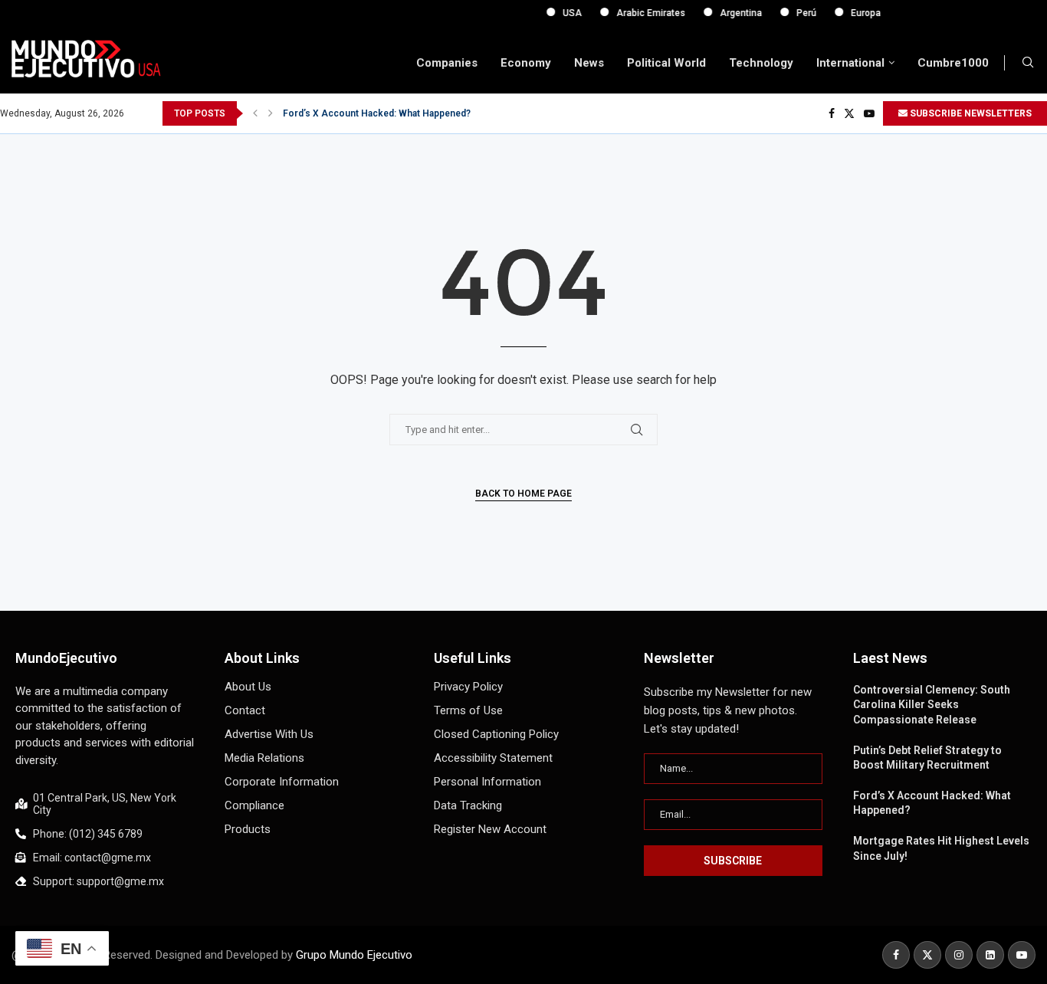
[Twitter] (849, 113)
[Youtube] (869, 113)
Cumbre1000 (953, 63)
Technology (761, 63)
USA (559, 13)
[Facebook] (831, 113)
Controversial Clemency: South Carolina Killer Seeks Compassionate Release (931, 705)
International (850, 63)
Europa (853, 13)
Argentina (728, 13)
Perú (794, 13)
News (589, 63)
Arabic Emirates (638, 13)
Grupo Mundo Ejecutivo (354, 955)
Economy (526, 63)
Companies (447, 63)
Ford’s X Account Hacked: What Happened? (377, 113)
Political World (666, 63)
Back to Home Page (523, 493)
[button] (255, 113)
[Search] (1028, 63)
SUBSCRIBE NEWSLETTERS (970, 113)
